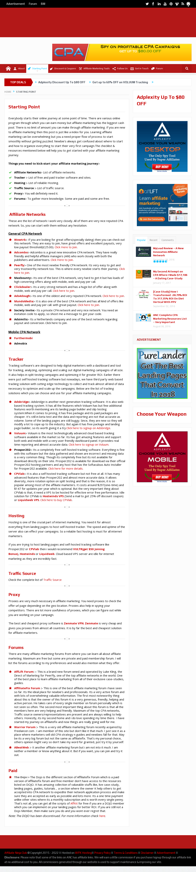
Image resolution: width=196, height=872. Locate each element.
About (21, 68)
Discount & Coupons (65, 68)
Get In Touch (142, 68)
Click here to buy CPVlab (56, 500)
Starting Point (39, 68)
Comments (168, 240)
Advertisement (15, 3)
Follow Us (122, 68)
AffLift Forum (23, 672)
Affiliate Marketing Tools (96, 68)
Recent (154, 240)
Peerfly (19, 265)
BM (43, 3)
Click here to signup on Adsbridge (88, 428)
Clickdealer (22, 287)
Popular (141, 240)
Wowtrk (20, 240)
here (102, 816)
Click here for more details (65, 468)
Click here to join (63, 291)
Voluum (19, 433)
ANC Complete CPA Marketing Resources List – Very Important (170, 318)
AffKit (74, 803)
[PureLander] (162, 373)
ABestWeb (21, 747)
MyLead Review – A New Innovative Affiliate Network (168, 252)
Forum (33, 3)
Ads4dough (22, 296)
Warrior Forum (25, 727)
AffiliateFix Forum (27, 688)
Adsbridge (21, 402)
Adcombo (21, 252)
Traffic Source (52, 580)
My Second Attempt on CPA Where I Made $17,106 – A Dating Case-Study (170, 275)
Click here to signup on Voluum (89, 444)
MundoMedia (23, 301)
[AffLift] (162, 224)
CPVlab (19, 474)
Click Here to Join (66, 247)
